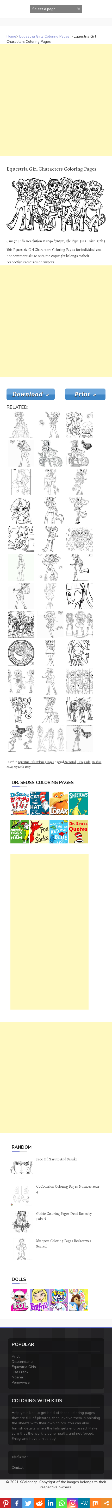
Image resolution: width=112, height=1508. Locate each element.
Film (80, 762)
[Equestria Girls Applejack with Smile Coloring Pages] (50, 510)
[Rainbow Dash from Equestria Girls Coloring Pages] (50, 425)
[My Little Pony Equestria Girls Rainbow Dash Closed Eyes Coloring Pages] (79, 653)
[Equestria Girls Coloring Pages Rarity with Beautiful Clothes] (79, 482)
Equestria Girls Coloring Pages (44, 36)
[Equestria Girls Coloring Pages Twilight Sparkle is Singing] (21, 596)
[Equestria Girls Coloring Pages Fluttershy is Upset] (50, 596)
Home (11, 36)
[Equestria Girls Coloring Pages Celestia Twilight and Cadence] (50, 738)
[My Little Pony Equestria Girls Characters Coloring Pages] (21, 653)
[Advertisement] (56, 100)
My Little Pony (22, 767)
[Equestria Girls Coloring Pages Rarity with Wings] (79, 510)
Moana (17, 1377)
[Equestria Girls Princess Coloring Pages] (21, 425)
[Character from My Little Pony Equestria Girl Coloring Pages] (21, 681)
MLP (9, 767)
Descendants (23, 1361)
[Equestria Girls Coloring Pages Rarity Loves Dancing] (50, 710)
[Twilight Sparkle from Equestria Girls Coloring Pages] (79, 738)
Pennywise (21, 1382)
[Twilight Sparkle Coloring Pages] (21, 567)
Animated (70, 762)
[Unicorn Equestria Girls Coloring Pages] (21, 510)
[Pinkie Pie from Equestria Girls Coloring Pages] (50, 624)
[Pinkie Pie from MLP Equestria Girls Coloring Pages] (50, 539)
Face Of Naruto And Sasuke (57, 1159)
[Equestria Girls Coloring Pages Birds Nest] (79, 425)
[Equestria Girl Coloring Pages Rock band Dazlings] (79, 624)
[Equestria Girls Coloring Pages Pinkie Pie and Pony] (21, 710)
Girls (87, 762)
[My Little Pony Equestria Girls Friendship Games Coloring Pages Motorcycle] (79, 453)
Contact (17, 1467)
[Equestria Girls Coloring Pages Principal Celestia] (50, 681)
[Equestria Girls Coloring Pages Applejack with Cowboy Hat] (50, 653)
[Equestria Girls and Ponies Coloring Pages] (79, 681)
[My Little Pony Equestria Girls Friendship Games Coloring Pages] (21, 738)
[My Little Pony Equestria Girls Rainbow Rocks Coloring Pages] (79, 710)
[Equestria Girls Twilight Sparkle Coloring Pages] (21, 453)
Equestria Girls (24, 1366)
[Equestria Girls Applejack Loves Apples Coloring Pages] (50, 567)
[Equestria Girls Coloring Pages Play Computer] (21, 539)
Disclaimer (20, 1457)
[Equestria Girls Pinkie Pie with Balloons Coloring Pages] (21, 482)
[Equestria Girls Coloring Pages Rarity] (79, 596)
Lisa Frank (20, 1372)
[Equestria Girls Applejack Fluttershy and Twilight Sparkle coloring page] (79, 539)
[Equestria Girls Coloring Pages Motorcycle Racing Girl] (50, 453)
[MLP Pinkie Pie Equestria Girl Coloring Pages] (50, 482)
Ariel (16, 1356)
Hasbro (96, 762)
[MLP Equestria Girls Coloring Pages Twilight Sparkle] (79, 567)
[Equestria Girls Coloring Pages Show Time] (21, 624)
